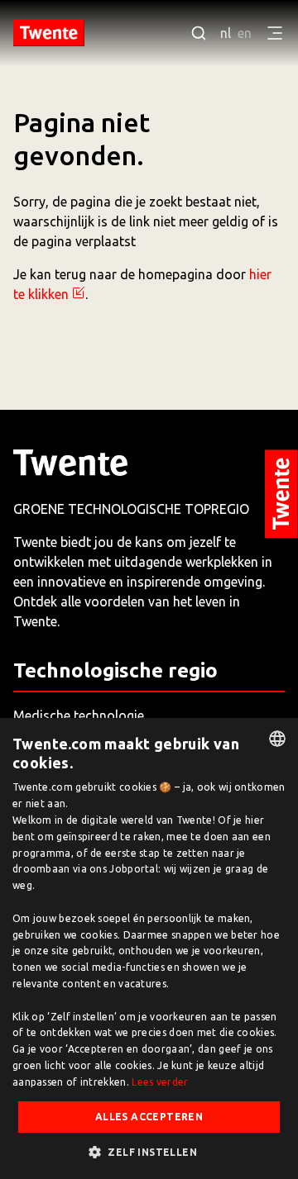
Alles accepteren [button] (149, 1116)
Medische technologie (78, 715)
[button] (149, 1151)
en (245, 33)
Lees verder (160, 1082)
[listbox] (277, 738)
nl (225, 33)
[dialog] (149, 948)
